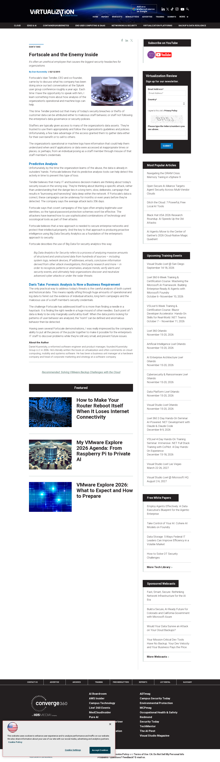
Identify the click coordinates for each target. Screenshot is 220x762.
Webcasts (117, 17)
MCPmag (145, 707)
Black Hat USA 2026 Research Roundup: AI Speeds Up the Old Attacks (165, 218)
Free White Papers (159, 497)
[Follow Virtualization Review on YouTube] (182, 9)
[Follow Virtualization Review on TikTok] (172, 9)
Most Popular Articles (161, 165)
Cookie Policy (121, 754)
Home (95, 17)
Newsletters (132, 17)
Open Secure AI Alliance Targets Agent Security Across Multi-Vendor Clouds (168, 189)
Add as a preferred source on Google (146, 9)
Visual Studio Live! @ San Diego (165, 263)
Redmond (146, 717)
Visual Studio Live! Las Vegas (164, 464)
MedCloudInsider (100, 712)
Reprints (143, 682)
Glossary (187, 682)
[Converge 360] (49, 704)
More (182, 17)
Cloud (17, 25)
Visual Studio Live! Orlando (162, 404)
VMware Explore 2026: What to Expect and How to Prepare (105, 490)
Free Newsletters (121, 682)
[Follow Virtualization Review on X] (167, 9)
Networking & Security (124, 25)
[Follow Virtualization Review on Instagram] (177, 9)
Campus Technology (102, 703)
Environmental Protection (156, 703)
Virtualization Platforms (157, 25)
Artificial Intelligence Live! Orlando (166, 344)
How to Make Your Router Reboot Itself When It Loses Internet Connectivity (103, 408)
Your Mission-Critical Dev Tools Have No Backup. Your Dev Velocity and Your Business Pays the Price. (168, 643)
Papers (105, 17)
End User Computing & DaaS (90, 25)
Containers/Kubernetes (56, 25)
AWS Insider (97, 698)
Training (160, 17)
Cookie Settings (73, 750)
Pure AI (93, 717)
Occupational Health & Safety (158, 712)
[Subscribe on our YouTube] (158, 57)
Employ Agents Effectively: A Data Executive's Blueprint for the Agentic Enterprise (168, 510)
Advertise (147, 17)
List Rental (165, 682)
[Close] (110, 724)
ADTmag (145, 693)
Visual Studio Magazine (154, 735)
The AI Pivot (147, 731)
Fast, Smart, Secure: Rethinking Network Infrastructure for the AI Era (166, 595)
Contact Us (32, 682)
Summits (171, 17)
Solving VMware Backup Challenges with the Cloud (81, 372)
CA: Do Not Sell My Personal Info (166, 754)
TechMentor (148, 726)
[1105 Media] (44, 715)
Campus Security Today (155, 698)
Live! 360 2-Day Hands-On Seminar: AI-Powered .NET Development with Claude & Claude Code (168, 422)
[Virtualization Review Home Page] (53, 13)
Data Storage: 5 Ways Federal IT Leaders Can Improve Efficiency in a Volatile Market (168, 540)
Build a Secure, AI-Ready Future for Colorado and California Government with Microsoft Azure (168, 613)
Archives (77, 682)
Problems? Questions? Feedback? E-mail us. (122, 757)
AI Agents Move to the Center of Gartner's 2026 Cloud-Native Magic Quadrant (167, 235)
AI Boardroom (98, 693)
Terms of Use (141, 754)
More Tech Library (158, 567)
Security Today (149, 721)
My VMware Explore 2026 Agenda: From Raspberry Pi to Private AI (103, 451)
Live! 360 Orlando (157, 330)
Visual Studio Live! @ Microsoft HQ (167, 477)
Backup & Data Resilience (192, 25)
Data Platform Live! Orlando (163, 391)
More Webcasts (157, 656)
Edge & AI (32, 25)
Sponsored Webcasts (161, 583)
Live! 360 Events (99, 707)
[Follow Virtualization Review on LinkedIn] (163, 9)
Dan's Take (34, 47)
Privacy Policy (170, 111)
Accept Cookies (100, 750)
